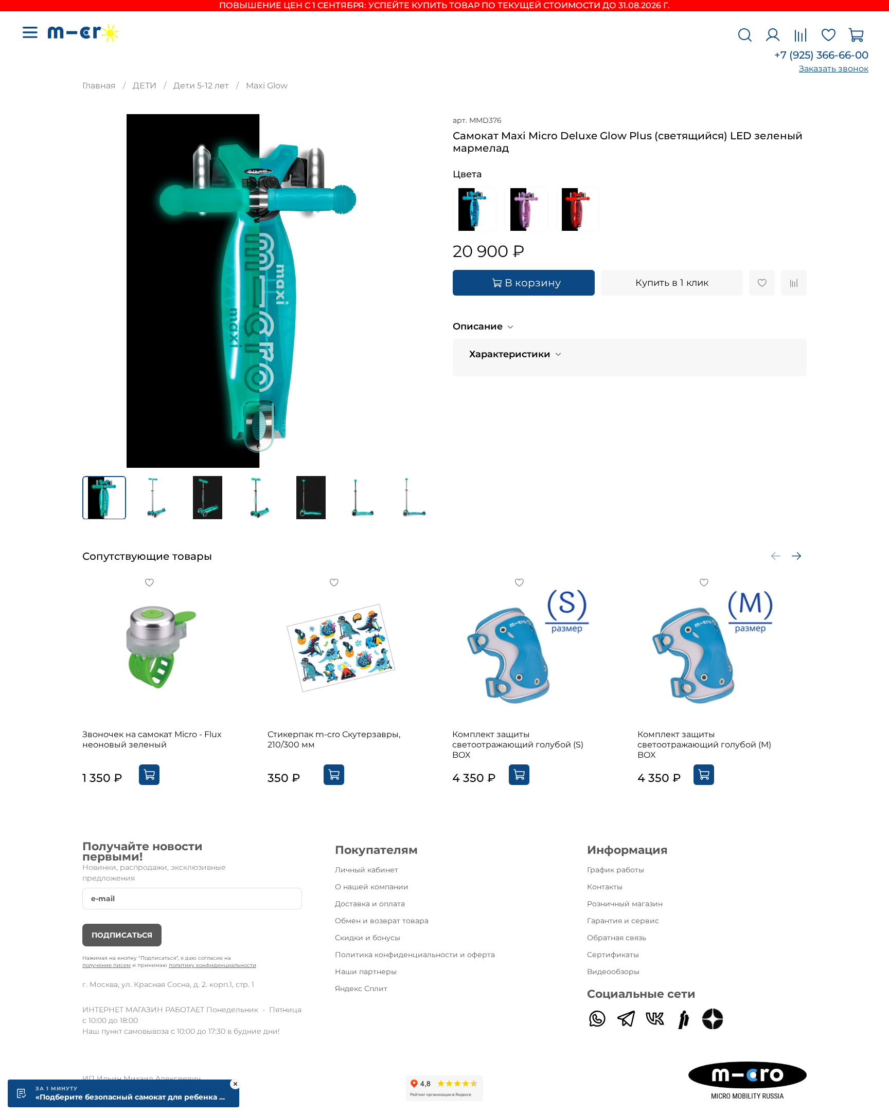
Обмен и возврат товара (382, 920)
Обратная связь (616, 937)
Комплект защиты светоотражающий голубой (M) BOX (704, 744)
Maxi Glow (267, 85)
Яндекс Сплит (361, 988)
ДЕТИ (144, 85)
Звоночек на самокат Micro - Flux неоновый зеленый (152, 739)
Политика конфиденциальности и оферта (415, 954)
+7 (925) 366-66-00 (821, 55)
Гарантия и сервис (623, 920)
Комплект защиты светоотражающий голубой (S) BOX (517, 744)
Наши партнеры (366, 971)
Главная (99, 85)
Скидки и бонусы (367, 937)
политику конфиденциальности (212, 965)
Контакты (605, 886)
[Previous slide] (98, 291)
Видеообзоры (613, 971)
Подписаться (122, 935)
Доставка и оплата (370, 903)
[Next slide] (419, 291)
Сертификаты (613, 954)
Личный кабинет (366, 869)
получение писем (106, 965)
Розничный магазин (625, 903)
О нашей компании (371, 886)
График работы (615, 869)
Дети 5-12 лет (201, 85)
